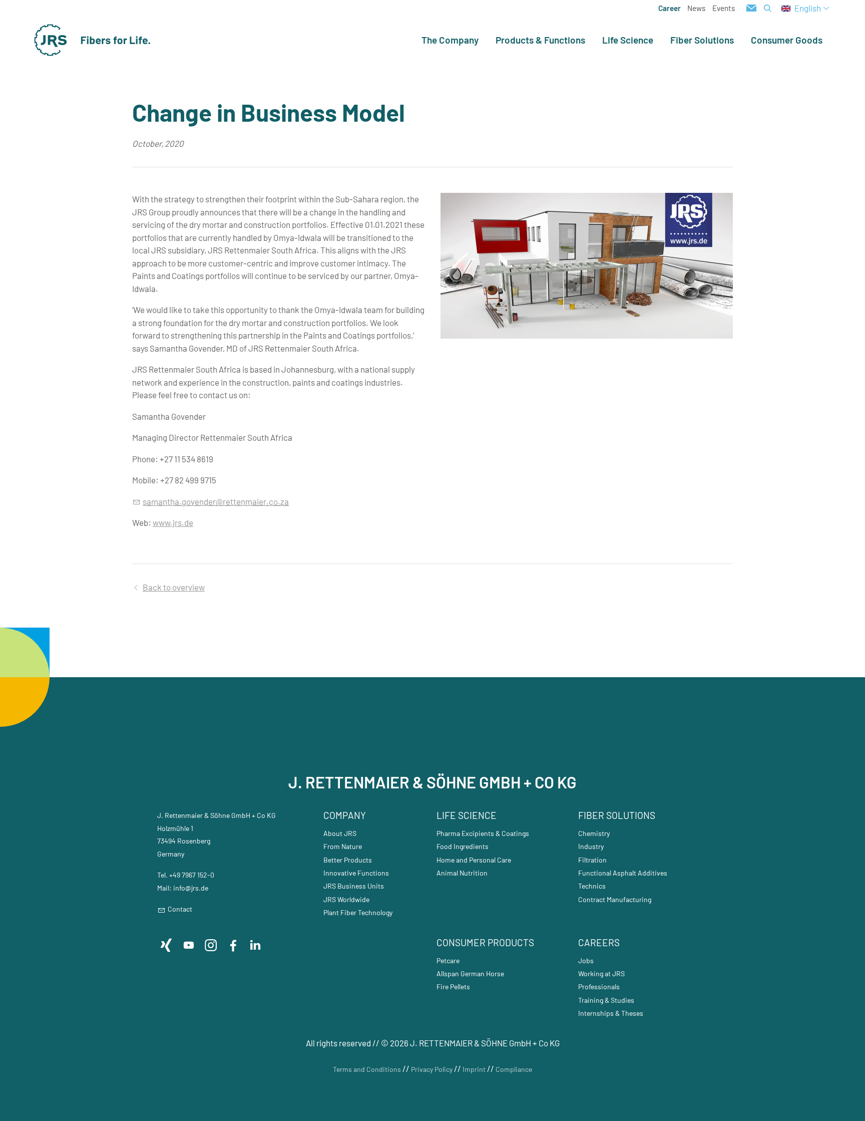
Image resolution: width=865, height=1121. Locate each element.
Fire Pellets (453, 986)
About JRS (339, 833)
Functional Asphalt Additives (622, 873)
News (696, 8)
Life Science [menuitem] (627, 40)
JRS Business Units (353, 886)
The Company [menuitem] (450, 40)
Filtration (592, 860)
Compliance (514, 1069)
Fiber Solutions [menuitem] (702, 40)
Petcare (448, 960)
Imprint (474, 1069)
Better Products (347, 860)
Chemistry (594, 833)
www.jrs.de (173, 522)
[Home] (92, 40)
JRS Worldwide (346, 899)
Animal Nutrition (462, 873)
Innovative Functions (356, 873)
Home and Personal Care (474, 860)
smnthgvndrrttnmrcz (213, 501)
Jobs (586, 960)
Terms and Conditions (367, 1069)
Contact (180, 909)
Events (723, 8)
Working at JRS (601, 973)
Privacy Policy (432, 1069)
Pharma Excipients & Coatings (483, 833)
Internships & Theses (610, 1013)
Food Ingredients (463, 846)
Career (669, 8)
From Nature (342, 846)
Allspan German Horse (470, 973)
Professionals (599, 986)
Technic (590, 886)
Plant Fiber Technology (357, 912)
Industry (591, 846)
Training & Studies (606, 1000)
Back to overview (174, 587)
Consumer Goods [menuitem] (786, 40)
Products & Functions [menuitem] (540, 40)
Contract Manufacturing (614, 899)
